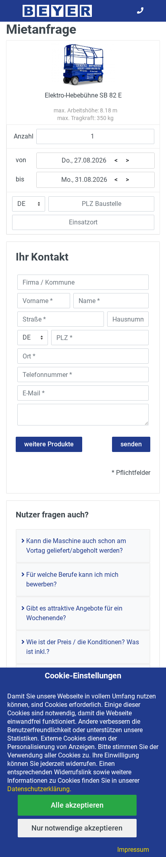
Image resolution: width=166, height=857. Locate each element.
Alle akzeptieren (77, 805)
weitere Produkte (49, 444)
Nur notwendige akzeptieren (76, 828)
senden (131, 444)
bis (20, 179)
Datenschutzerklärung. (39, 789)
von (21, 160)
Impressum (133, 849)
